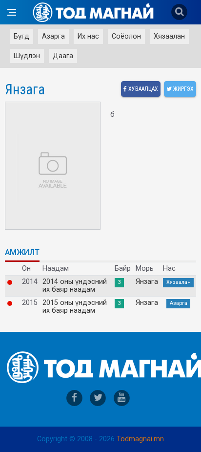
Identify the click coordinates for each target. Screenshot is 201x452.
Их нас (88, 36)
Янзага (147, 282)
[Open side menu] (11, 12)
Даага (63, 56)
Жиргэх (183, 89)
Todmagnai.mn (140, 439)
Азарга (53, 36)
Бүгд (21, 36)
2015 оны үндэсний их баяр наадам (74, 307)
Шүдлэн (27, 56)
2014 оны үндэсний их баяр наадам (74, 286)
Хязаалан (169, 36)
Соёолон (126, 36)
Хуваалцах (142, 89)
